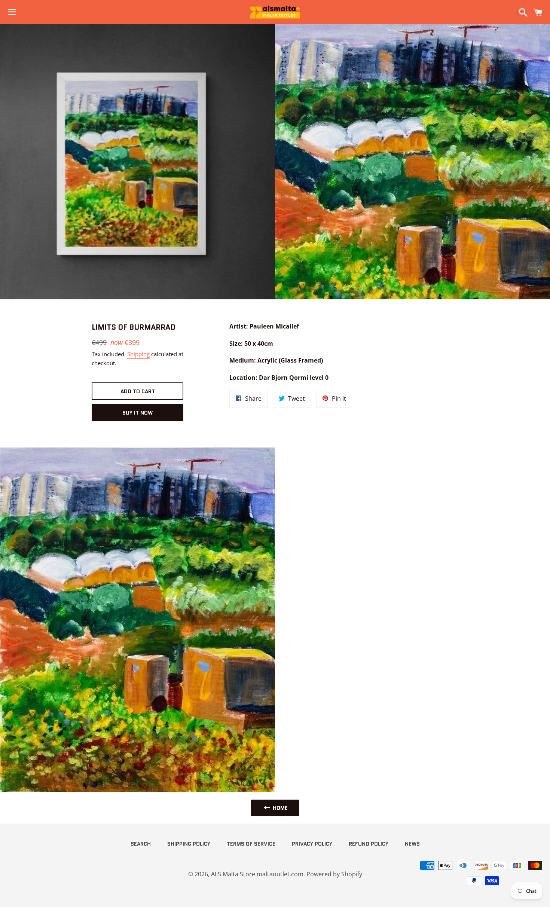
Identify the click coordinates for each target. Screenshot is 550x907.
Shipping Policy (188, 844)
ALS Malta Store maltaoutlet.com (257, 874)
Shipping (138, 354)
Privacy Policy (312, 844)
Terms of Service (251, 844)
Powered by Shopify (334, 874)
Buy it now (137, 412)
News (412, 844)
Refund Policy (368, 844)
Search (141, 844)
